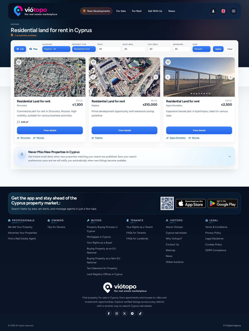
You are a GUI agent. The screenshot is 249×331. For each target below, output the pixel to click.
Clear (230, 49)
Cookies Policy (213, 244)
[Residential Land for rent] (50, 77)
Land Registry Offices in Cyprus (104, 274)
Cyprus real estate (176, 232)
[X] (124, 313)
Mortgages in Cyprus (99, 236)
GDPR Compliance (215, 250)
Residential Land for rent (33, 101)
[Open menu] (234, 11)
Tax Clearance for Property (102, 268)
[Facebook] (109, 313)
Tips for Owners (56, 227)
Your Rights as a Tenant (139, 227)
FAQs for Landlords (137, 238)
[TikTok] (140, 313)
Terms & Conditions (216, 227)
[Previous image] (93, 77)
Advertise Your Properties (22, 232)
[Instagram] (116, 313)
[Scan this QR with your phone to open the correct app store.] (167, 203)
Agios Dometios (174, 105)
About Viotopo (174, 227)
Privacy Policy (213, 232)
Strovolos (22, 105)
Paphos (95, 105)
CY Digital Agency (232, 325)
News (169, 256)
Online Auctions (174, 261)
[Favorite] (19, 62)
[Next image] (155, 77)
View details (50, 130)
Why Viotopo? (174, 238)
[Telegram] (132, 313)
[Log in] (213, 11)
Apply (218, 49)
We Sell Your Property (20, 227)
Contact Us (172, 244)
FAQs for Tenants (136, 232)
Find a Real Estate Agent (22, 238)
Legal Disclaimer (214, 238)
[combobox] (56, 49)
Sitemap (170, 250)
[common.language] (223, 11)
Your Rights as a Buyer (99, 242)
